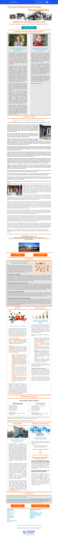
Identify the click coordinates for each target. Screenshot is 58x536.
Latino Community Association (36, 512)
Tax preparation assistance (14, 338)
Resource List (32, 516)
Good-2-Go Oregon (11, 512)
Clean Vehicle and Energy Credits (19, 377)
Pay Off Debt (37, 346)
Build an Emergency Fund (40, 342)
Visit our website (40, 255)
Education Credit (15, 366)
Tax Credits (11, 345)
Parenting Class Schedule (35, 515)
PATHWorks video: (29, 237)
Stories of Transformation (38, 237)
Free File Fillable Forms (20, 335)
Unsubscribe (19, 527)
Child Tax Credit (15, 360)
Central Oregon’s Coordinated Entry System (18, 490)
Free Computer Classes (12, 520)
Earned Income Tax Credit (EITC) (19, 354)
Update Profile (25, 527)
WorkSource (9, 514)
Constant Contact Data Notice (35, 527)
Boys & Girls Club (10, 517)
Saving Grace (32, 517)
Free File (17, 331)
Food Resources (33, 511)
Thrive (31, 518)
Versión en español (29, 27)
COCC (8, 518)
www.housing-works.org (40, 458)
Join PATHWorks (18, 255)
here (12, 342)
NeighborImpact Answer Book (36, 514)
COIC (8, 511)
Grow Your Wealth (39, 358)
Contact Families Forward (40, 505)
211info (31, 510)
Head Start (9, 521)
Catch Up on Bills (38, 337)
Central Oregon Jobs (11, 510)
